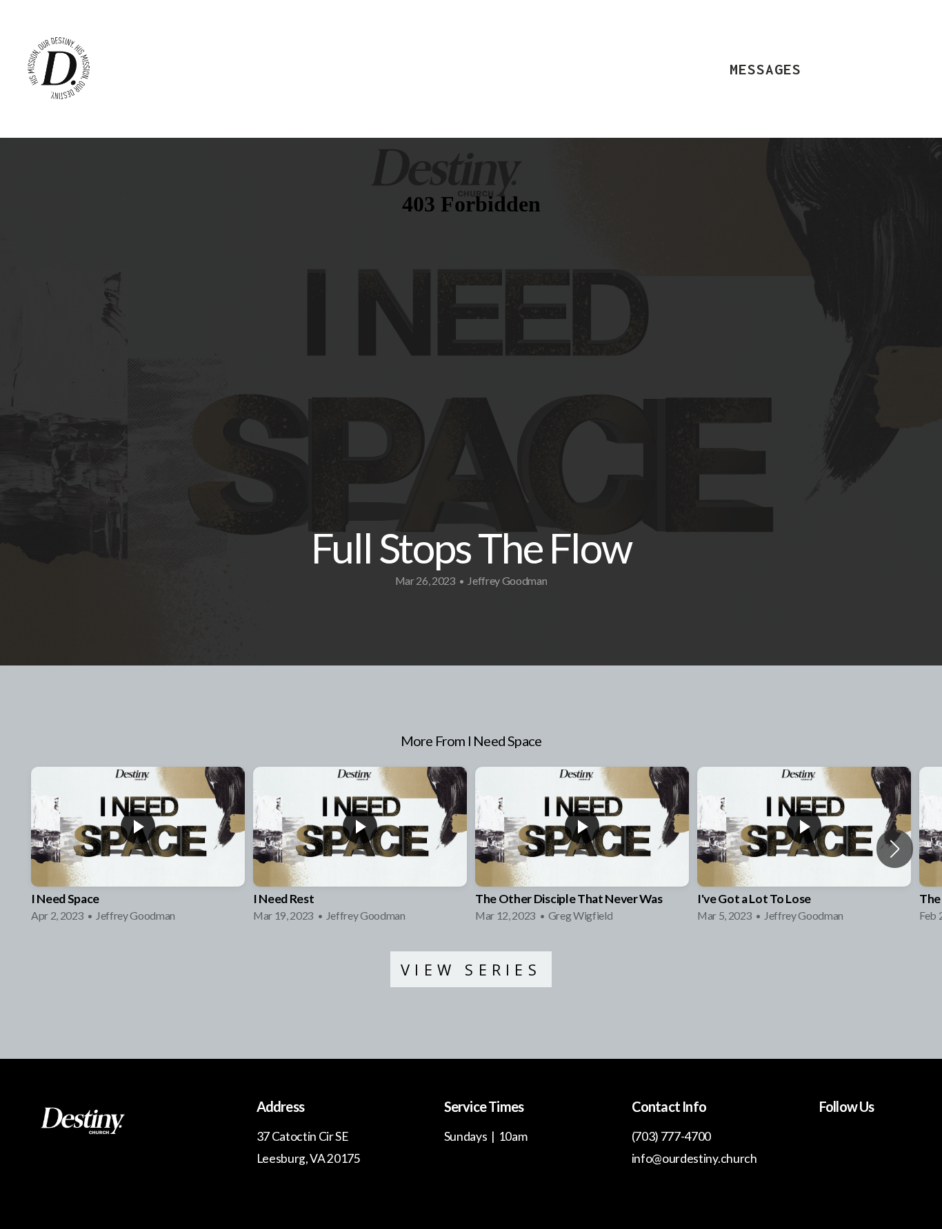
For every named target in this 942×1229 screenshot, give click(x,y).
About (666, 69)
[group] (138, 849)
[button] (894, 849)
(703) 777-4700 (672, 1136)
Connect (874, 69)
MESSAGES (765, 69)
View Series (471, 969)
